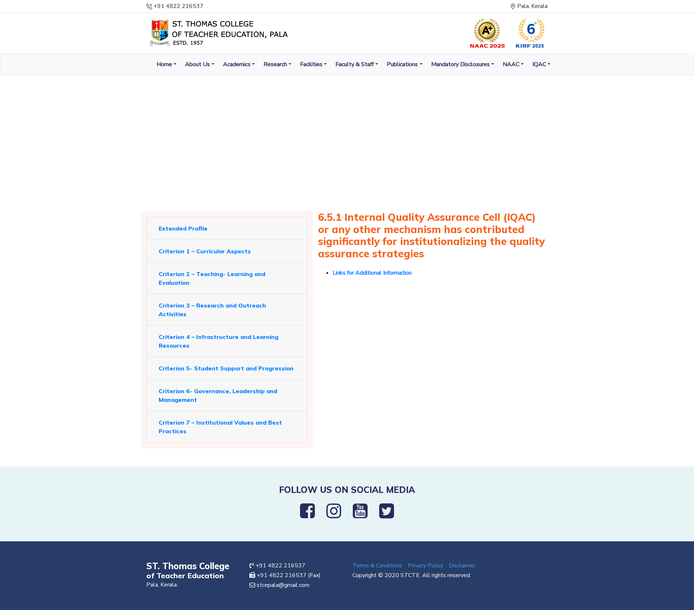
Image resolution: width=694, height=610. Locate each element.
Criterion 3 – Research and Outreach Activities (212, 310)
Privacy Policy (425, 566)
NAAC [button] (511, 64)
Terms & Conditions (377, 566)
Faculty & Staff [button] (354, 64)
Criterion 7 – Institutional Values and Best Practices (220, 427)
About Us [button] (197, 64)
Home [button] (164, 64)
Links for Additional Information (372, 273)
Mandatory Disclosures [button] (460, 64)
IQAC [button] (539, 64)
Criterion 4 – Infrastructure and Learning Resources (218, 341)
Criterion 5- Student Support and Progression (226, 368)
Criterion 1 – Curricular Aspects (205, 251)
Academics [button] (236, 64)
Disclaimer (462, 566)
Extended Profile (183, 228)
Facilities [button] (311, 64)
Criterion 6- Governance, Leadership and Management (218, 395)
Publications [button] (402, 64)
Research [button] (275, 64)
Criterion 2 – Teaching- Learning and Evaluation (212, 278)
